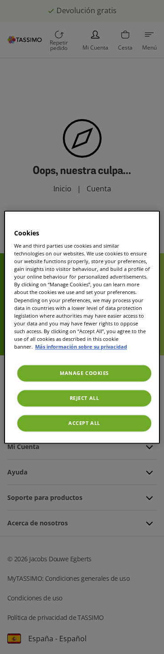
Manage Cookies (84, 372)
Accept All (84, 422)
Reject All (84, 397)
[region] (82, 327)
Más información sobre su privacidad (81, 346)
